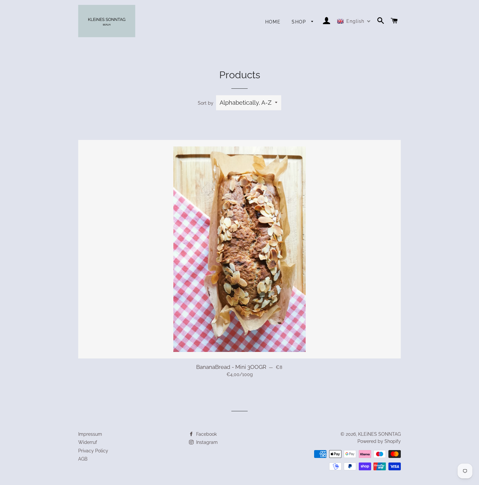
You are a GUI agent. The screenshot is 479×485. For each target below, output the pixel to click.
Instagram (206, 442)
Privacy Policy (93, 450)
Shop (300, 21)
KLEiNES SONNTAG (379, 434)
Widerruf (87, 442)
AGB (82, 459)
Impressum (90, 434)
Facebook (206, 434)
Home (273, 21)
